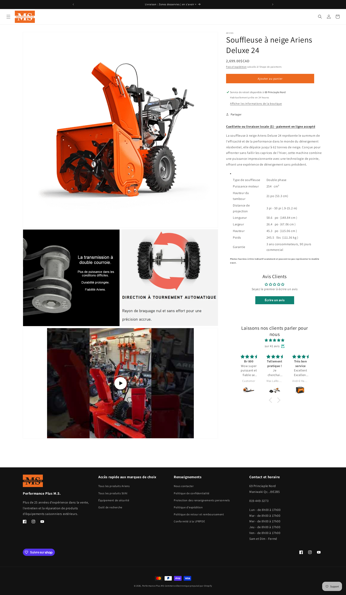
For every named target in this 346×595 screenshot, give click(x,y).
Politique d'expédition (188, 507)
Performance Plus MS (153, 585)
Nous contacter (184, 486)
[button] (8, 16)
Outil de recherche (110, 507)
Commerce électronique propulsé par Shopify (188, 585)
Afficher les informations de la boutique (256, 103)
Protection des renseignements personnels (202, 500)
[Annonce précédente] (73, 4)
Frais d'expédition (236, 66)
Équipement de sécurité (113, 500)
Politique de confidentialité (191, 493)
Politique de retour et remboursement (199, 514)
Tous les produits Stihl (113, 493)
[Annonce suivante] (272, 4)
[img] (275, 340)
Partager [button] (236, 114)
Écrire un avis (275, 300)
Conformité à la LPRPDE (189, 521)
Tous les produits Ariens (114, 486)
